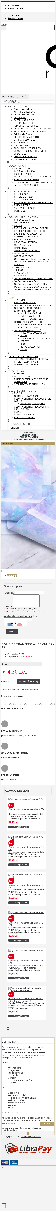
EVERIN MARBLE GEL (24, 120)
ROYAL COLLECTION (30, 347)
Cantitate (5, 682)
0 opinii (4, 696)
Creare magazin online (31, 1136)
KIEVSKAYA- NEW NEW (25, 242)
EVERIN (18, 225)
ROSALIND (19, 264)
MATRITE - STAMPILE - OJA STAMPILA (32, 177)
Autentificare (14, 1068)
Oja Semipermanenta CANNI (27, 281)
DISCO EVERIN (21, 223)
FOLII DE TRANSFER (24, 174)
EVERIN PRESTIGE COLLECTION (30, 231)
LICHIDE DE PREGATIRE (26, 322)
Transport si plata (16, 1102)
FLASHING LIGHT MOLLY (26, 236)
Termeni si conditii (17, 1095)
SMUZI (23, 349)
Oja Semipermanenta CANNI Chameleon (32, 287)
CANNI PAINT (20, 117)
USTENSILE (20, 211)
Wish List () (14, 1082)
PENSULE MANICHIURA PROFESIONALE (33, 202)
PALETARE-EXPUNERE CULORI (29, 200)
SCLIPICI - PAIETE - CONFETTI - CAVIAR (33, 182)
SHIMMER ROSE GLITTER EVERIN (30, 151)
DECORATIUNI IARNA (24, 171)
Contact (12, 1077)
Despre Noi (13, 1093)
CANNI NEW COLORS (24, 115)
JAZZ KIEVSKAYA (22, 142)
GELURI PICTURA (23, 311)
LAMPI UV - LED (22, 376)
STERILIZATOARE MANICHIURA (29, 384)
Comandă (13, 1075)
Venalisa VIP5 (20, 276)
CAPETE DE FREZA (23, 197)
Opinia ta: (8, 606)
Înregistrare (13, 1070)
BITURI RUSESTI (22, 194)
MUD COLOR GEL (22, 145)
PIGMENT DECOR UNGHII (26, 179)
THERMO (18, 270)
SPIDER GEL (20, 154)
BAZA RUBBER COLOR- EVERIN (35, 324)
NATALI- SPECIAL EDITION (27, 250)
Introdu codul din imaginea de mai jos (20, 616)
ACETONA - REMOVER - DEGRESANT (32, 359)
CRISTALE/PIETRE (23, 168)
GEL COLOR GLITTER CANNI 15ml (30, 131)
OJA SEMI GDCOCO (23, 256)
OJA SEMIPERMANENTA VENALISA (31, 262)
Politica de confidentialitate (22, 1098)
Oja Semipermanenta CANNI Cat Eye (31, 284)
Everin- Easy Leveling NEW (32, 403)
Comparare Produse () (20, 1080)
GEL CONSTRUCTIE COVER (27, 308)
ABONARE (47, 1124)
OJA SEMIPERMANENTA (26, 330)
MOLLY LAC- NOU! (23, 245)
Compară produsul (29, 689)
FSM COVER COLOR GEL (26, 126)
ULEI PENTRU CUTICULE (26, 364)
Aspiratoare (19, 373)
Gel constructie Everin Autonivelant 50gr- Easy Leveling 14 (25, 999)
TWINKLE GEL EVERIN (25, 159)
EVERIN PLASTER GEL (25, 123)
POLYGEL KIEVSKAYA (25, 415)
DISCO (23, 335)
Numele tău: (9, 593)
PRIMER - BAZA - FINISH (26, 362)
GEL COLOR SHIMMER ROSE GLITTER (33, 305)
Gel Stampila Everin (23, 134)
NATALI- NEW (20, 248)
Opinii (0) (12, 575)
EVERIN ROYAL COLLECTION (28, 234)
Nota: (6, 611)
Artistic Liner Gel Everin (24, 109)
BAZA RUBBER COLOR (25, 302)
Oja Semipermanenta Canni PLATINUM (32, 290)
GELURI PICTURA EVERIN (26, 137)
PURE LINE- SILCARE (24, 417)
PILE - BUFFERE (22, 205)
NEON (23, 344)
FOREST (24, 341)
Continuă (12, 631)
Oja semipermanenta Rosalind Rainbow (31, 259)
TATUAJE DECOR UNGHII (26, 185)
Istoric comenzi (15, 1073)
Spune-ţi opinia (16, 696)
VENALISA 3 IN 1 (22, 273)
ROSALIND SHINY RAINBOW (27, 148)
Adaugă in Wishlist (10, 689)
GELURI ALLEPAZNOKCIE (26, 396)
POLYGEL (18, 412)
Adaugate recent (17, 790)
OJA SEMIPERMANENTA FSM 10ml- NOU (33, 278)
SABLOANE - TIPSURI (24, 208)
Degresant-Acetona (29, 327)
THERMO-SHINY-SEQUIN (25, 156)
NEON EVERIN (21, 253)
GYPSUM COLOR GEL (24, 140)
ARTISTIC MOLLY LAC (24, 112)
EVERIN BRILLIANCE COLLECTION (31, 228)
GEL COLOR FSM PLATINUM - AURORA (32, 129)
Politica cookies (16, 1100)
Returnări (12, 1105)
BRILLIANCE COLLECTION (33, 333)
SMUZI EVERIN (21, 267)
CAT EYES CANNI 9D (24, 220)
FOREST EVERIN (22, 239)
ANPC (11, 1107)
